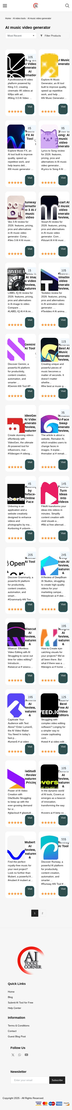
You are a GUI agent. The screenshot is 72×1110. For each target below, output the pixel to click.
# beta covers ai (62, 812)
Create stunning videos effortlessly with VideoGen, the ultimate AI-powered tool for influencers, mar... (20, 442)
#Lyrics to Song (50, 169)
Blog (10, 997)
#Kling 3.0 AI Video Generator (24, 98)
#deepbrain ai (49, 595)
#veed (45, 741)
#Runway (46, 883)
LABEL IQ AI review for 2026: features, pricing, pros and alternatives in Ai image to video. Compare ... (20, 300)
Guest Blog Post (17, 1036)
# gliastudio (26, 812)
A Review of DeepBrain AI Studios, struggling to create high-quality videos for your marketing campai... (54, 584)
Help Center (14, 1008)
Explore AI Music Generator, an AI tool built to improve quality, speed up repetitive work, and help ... (54, 87)
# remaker (61, 453)
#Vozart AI (47, 240)
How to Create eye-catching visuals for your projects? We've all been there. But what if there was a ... (53, 656)
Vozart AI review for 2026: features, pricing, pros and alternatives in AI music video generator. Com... (54, 229)
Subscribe (57, 1080)
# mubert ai (24, 880)
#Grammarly (15, 599)
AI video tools (19, 18)
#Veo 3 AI (13, 240)
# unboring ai (27, 528)
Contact (12, 1031)
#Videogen (14, 453)
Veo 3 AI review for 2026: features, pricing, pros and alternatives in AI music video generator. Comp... (20, 229)
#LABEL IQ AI (15, 311)
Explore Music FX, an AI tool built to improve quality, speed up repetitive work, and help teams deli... (20, 158)
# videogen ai (28, 453)
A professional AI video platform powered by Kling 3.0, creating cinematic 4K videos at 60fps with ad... (20, 87)
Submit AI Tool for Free (20, 1002)
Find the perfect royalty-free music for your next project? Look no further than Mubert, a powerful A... (20, 869)
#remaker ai (48, 453)
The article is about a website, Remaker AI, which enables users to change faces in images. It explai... (54, 442)
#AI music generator (19, 169)
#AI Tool (22, 386)
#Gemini (13, 386)
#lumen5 (13, 741)
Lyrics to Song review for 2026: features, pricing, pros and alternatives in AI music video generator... (54, 158)
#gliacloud (14, 812)
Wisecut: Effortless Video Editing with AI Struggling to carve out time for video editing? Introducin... (20, 656)
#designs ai (48, 666)
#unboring (14, 528)
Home (8, 18)
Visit (30, 106)
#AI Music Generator (53, 98)
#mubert (13, 880)
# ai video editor (58, 741)
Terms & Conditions (18, 1025)
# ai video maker (27, 741)
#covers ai (47, 812)
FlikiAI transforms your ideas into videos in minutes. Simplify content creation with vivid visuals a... (53, 513)
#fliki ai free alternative (54, 524)
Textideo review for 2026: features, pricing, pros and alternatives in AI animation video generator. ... (54, 300)
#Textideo (47, 311)
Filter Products (52, 35)
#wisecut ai (14, 666)
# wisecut (26, 666)
